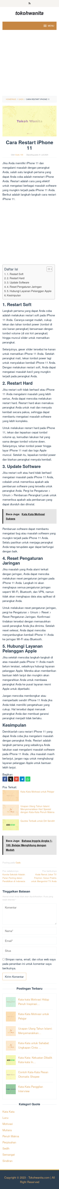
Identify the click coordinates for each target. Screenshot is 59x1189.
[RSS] (29, 3)
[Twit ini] (10, 779)
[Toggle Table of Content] (47, 269)
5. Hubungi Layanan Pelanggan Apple (29, 291)
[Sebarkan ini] (4, 779)
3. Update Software (18, 282)
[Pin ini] (16, 779)
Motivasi (7, 1124)
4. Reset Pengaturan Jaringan (24, 287)
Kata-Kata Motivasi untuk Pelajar (37, 791)
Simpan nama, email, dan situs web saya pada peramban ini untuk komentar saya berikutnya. (29, 963)
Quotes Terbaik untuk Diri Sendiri (37, 820)
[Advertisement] (29, 64)
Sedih (5, 1148)
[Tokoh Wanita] (29, 12)
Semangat (8, 1154)
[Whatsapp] (27, 779)
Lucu (5, 1117)
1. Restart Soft (15, 274)
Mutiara (7, 1130)
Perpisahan (9, 1142)
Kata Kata (8, 1111)
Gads (18, 862)
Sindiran (7, 1161)
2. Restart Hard (15, 278)
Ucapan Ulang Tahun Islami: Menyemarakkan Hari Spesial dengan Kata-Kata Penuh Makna (37, 809)
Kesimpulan (14, 295)
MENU (51, 25)
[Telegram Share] (22, 779)
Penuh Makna (10, 1136)
